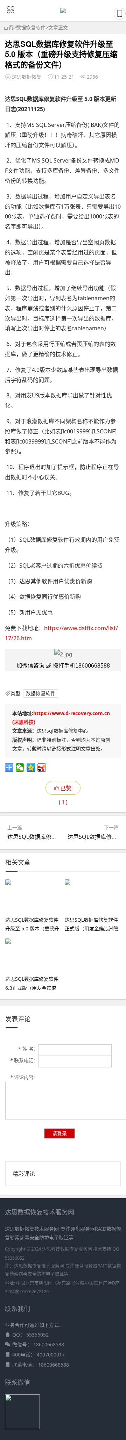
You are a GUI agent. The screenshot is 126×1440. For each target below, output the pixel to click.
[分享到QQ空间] (31, 767)
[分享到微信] (20, 767)
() (65, 789)
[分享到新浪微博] (41, 767)
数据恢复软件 (31, 27)
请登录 (59, 1133)
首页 (8, 27)
